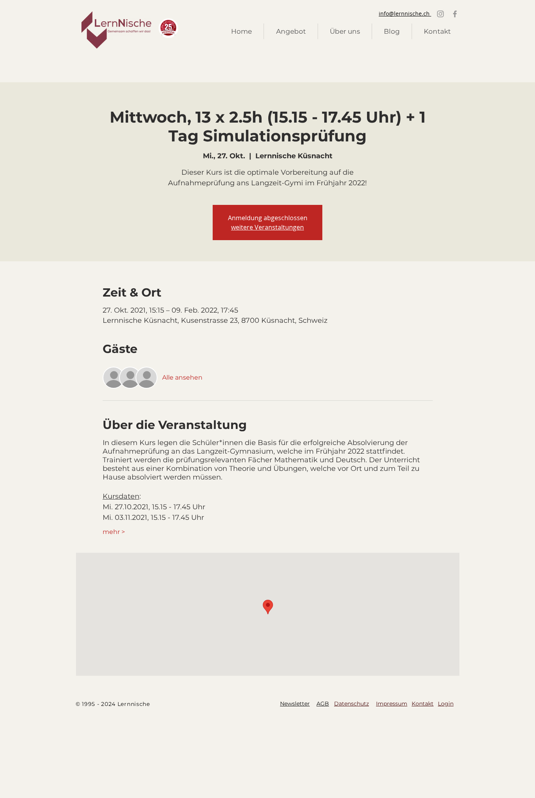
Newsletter (295, 703)
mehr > (114, 532)
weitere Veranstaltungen (267, 227)
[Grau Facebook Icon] (454, 13)
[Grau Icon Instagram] (440, 13)
